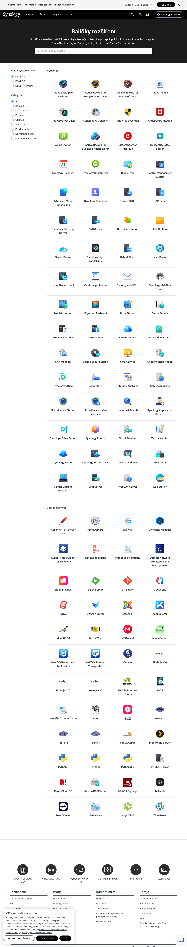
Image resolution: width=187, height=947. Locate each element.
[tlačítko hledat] (38, 51)
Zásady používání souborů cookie (37, 932)
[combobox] (138, 4)
